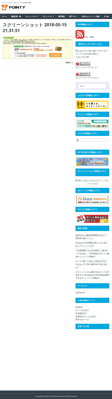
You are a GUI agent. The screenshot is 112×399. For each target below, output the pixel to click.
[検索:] (92, 86)
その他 (106, 16)
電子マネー (73, 16)
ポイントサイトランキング (86, 67)
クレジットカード (31, 16)
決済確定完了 (81, 313)
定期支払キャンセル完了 (86, 316)
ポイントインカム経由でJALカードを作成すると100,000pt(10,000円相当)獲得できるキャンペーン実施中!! (92, 275)
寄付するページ (82, 319)
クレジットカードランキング (87, 78)
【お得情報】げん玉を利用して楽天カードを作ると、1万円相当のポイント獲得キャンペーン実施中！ (92, 253)
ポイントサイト (48, 16)
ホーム (4, 16)
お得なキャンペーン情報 (91, 16)
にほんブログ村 (82, 57)
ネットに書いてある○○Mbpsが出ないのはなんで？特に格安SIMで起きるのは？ (92, 264)
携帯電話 (61, 16)
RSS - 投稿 (89, 37)
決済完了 (79, 307)
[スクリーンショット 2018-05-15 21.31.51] (38, 57)
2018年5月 (80, 292)
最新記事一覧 (16, 16)
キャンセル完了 (82, 310)
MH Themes (72, 396)
